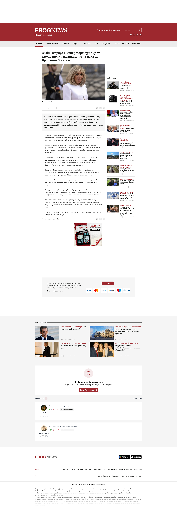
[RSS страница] (140, 35)
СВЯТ (104, 470)
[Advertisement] (88, 11)
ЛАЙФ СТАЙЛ (138, 470)
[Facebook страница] (134, 35)
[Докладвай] (57, 409)
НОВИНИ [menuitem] (39, 44)
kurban (44, 413)
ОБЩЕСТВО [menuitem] (76, 44)
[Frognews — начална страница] (46, 457)
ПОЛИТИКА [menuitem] (87, 44)
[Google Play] (124, 457)
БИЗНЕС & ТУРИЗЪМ (125, 470)
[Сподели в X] (104, 108)
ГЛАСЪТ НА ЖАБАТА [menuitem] (52, 44)
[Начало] (131, 35)
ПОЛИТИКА (97, 470)
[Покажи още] (88, 509)
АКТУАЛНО (88, 470)
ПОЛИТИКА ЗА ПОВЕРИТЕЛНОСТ (131, 476)
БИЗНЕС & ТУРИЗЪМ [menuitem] (122, 44)
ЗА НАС (100, 476)
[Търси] (139, 30)
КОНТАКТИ (107, 476)
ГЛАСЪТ (72, 470)
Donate (107, 283)
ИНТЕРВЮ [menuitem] (65, 44)
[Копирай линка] (97, 108)
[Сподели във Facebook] (100, 108)
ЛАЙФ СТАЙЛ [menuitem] (136, 44)
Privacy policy (101, 485)
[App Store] (136, 457)
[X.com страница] (137, 35)
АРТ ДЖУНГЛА (112, 470)
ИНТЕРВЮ (80, 470)
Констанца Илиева (53, 219)
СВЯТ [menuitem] (96, 44)
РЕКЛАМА (116, 476)
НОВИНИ (44, 108)
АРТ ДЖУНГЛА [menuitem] (106, 44)
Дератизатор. (44, 433)
